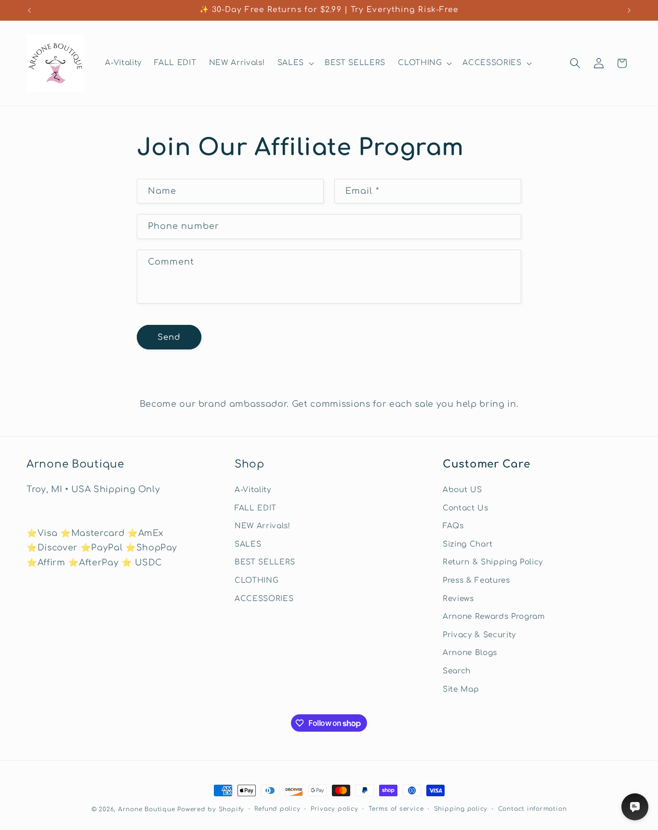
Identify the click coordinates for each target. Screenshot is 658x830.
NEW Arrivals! (262, 526)
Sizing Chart (468, 544)
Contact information (532, 808)
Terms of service (395, 808)
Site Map (461, 689)
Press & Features (476, 580)
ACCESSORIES (264, 598)
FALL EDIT (255, 508)
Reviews (458, 598)
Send (169, 337)
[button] (294, 63)
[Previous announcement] (29, 10)
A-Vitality (253, 489)
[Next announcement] (629, 10)
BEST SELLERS (265, 562)
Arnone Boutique (146, 809)
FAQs (453, 526)
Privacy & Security (479, 634)
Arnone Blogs (470, 653)
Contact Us (465, 508)
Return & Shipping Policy (493, 562)
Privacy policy (334, 808)
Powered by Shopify (210, 809)
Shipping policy (461, 808)
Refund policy (277, 808)
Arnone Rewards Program (494, 616)
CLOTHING (256, 580)
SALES (248, 544)
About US (462, 489)
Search (457, 671)
